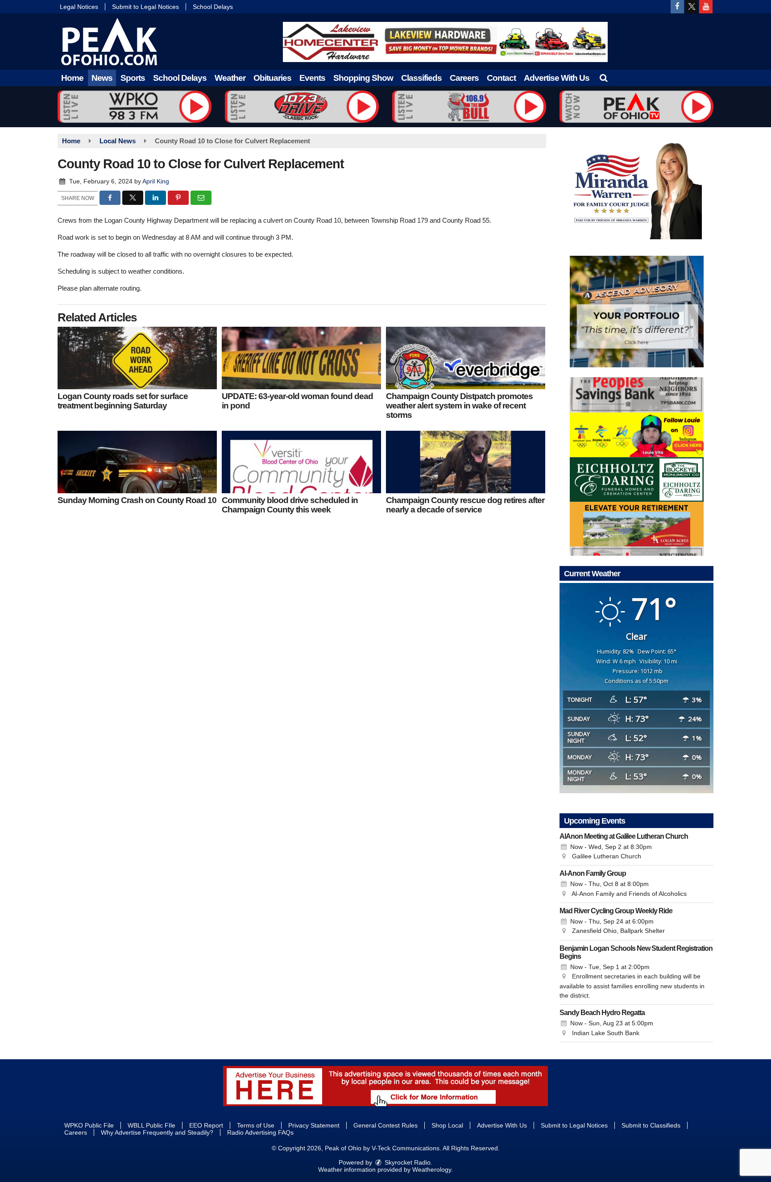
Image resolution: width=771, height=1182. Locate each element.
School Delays (213, 6)
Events (312, 78)
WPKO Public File (89, 1125)
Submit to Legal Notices (145, 6)
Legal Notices (79, 6)
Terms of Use (255, 1125)
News (101, 78)
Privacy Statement (314, 1125)
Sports (132, 78)
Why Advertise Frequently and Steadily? (157, 1132)
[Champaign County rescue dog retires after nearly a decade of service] (465, 462)
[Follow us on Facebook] (677, 6)
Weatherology (431, 1169)
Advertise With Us (556, 78)
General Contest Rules (385, 1125)
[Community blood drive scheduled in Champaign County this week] (301, 462)
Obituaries (272, 78)
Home (72, 78)
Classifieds (421, 78)
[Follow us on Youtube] (706, 6)
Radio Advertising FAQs (260, 1132)
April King (155, 181)
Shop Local (447, 1125)
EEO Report (206, 1125)
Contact (501, 78)
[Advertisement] (445, 42)
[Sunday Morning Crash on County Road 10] (137, 462)
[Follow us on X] (691, 6)
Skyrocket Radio (407, 1162)
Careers (464, 78)
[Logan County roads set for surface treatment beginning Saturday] (137, 358)
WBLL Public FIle (151, 1125)
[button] (603, 78)
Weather (230, 78)
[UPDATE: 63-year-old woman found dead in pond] (301, 358)
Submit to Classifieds (651, 1125)
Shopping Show (363, 78)
